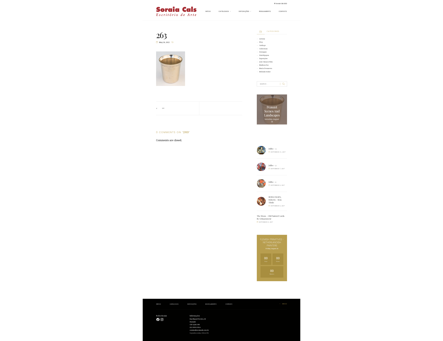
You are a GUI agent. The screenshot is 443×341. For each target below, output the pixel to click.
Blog (261, 42)
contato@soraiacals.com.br (199, 330)
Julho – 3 (272, 148)
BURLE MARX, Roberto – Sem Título (275, 200)
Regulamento (265, 11)
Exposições (244, 11)
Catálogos (224, 11)
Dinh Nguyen (264, 55)
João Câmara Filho (266, 62)
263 (163, 108)
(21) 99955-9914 (195, 327)
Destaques (263, 52)
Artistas (262, 39)
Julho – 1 (272, 182)
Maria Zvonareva (265, 68)
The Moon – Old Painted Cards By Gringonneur (270, 217)
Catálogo (262, 45)
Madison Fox (264, 65)
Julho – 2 (272, 165)
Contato (283, 11)
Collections (263, 49)
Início (208, 11)
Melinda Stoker (265, 72)
